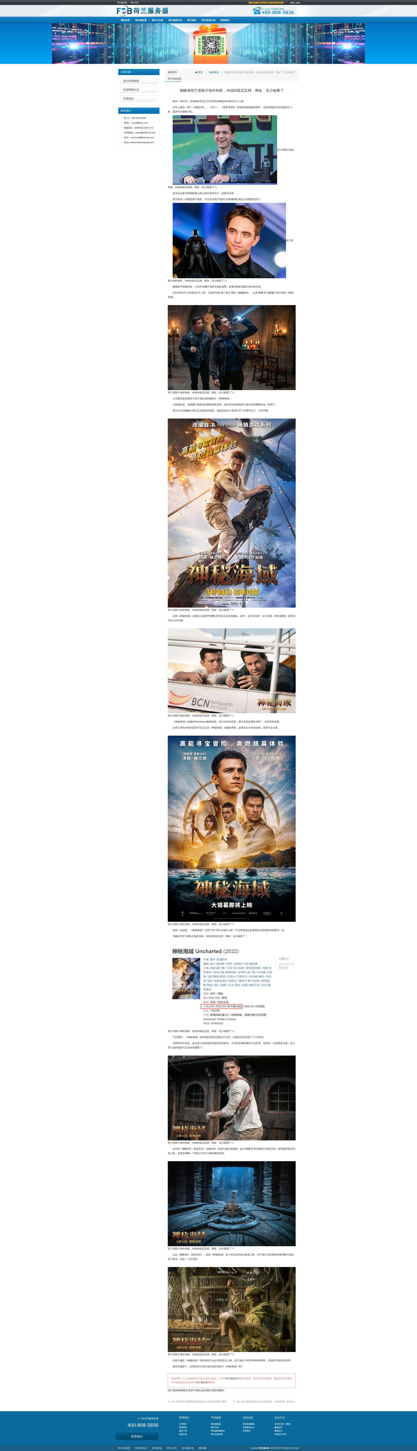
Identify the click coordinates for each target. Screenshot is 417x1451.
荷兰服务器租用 (218, 1430)
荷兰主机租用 (217, 1434)
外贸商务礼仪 (131, 89)
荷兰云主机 (172, 1447)
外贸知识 (128, 98)
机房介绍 (183, 1434)
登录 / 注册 (295, 2)
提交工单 (183, 1430)
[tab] (138, 72)
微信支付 (278, 1427)
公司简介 (183, 1423)
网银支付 (278, 1430)
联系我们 (137, 1436)
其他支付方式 (280, 1434)
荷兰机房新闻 (131, 81)
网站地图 (203, 1447)
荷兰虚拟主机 (188, 1447)
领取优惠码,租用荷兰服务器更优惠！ (267, 2)
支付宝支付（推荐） (283, 1423)
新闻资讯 (172, 72)
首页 (200, 72)
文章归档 (126, 72)
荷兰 (192, 398)
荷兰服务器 (122, 2)
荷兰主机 (134, 2)
